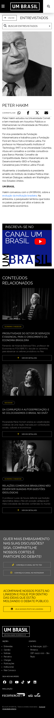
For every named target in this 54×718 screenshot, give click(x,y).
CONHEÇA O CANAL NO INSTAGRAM (29, 573)
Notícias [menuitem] (7, 653)
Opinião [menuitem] (7, 650)
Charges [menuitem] (7, 660)
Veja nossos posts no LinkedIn (29, 609)
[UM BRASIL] (25, 6)
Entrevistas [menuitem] (8, 646)
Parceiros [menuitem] (8, 657)
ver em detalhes (29, 358)
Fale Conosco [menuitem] (10, 670)
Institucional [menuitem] (9, 667)
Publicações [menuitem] (9, 663)
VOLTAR (11, 18)
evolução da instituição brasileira (19, 195)
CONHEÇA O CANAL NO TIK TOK (29, 565)
